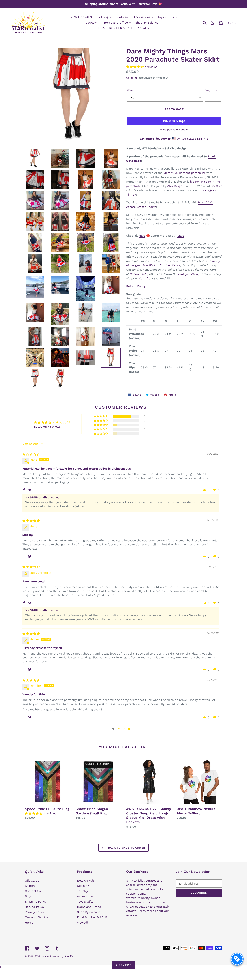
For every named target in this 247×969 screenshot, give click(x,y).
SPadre (135, 274)
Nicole (175, 265)
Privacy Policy (34, 912)
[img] (31, 454)
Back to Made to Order (126, 847)
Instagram (209, 190)
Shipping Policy (35, 901)
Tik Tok (131, 194)
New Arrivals (86, 880)
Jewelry (82, 891)
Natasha (144, 278)
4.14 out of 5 (61, 422)
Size (130, 90)
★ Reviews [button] (123, 965)
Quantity (211, 90)
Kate (144, 274)
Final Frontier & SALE (92, 917)
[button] (135, 67)
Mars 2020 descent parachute (184, 173)
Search (30, 885)
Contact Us (33, 891)
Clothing (83, 885)
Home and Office (89, 906)
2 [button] (119, 729)
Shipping (131, 77)
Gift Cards (32, 880)
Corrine (165, 265)
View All (82, 922)
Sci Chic (216, 186)
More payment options (174, 129)
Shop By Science (88, 912)
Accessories (85, 896)
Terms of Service (36, 917)
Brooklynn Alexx (187, 274)
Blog (28, 896)
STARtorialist (42, 956)
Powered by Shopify (61, 956)
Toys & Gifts (85, 901)
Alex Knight (175, 186)
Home (29, 922)
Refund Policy (136, 286)
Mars (142, 235)
